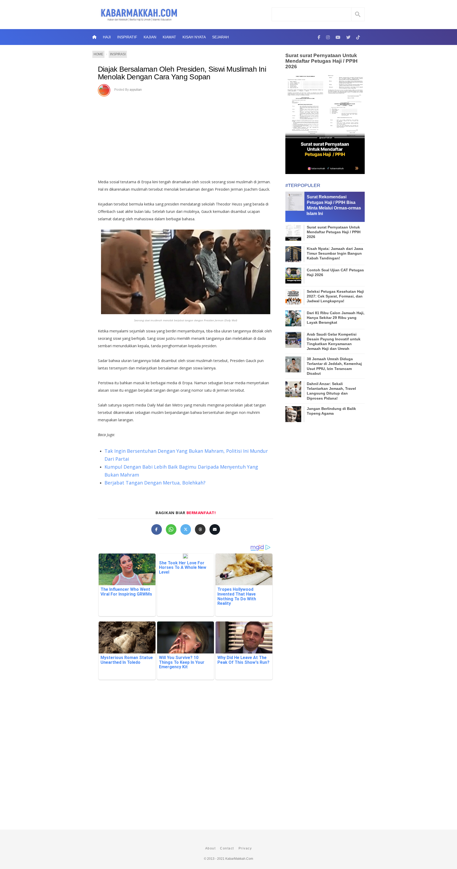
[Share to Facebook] (156, 529)
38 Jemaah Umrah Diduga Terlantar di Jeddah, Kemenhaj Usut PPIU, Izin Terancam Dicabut (334, 366)
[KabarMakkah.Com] (319, 37)
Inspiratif (127, 37)
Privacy (245, 848)
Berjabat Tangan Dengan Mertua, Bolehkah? (154, 482)
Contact (227, 848)
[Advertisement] (185, 136)
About (210, 848)
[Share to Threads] (200, 529)
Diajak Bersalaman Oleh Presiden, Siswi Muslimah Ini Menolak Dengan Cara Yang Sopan (182, 73)
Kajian (150, 37)
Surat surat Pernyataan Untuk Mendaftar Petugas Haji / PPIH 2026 (321, 61)
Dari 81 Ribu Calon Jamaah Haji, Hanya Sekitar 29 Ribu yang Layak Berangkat (335, 317)
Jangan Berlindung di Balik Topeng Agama (331, 410)
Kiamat (169, 37)
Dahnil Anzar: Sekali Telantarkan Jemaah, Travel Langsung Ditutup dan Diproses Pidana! (331, 391)
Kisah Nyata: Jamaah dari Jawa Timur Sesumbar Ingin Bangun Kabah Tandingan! (335, 253)
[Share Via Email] (214, 529)
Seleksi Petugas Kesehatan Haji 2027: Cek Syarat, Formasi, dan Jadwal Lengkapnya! (335, 296)
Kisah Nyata (194, 37)
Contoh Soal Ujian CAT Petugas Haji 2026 (335, 272)
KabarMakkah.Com (239, 859)
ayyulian (136, 90)
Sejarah (220, 37)
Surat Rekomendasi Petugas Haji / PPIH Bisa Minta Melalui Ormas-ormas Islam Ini (334, 205)
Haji (107, 37)
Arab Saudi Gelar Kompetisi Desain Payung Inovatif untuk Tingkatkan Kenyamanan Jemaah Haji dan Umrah (333, 341)
